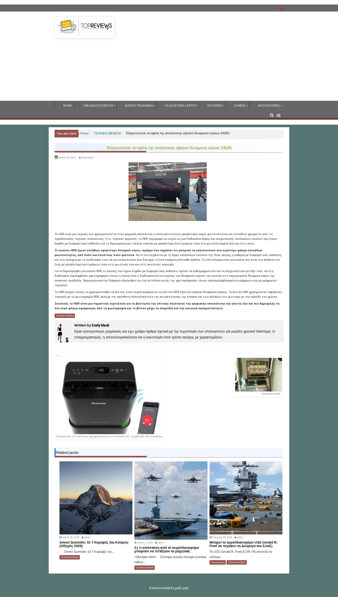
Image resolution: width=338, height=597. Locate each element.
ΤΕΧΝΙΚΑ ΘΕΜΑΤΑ (65, 316)
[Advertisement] (169, 71)
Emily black (88, 157)
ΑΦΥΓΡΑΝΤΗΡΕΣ (268, 105)
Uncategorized (218, 562)
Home (67, 105)
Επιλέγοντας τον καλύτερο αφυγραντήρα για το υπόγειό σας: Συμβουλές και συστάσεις (109, 436)
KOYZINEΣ (214, 105)
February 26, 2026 (223, 537)
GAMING (240, 105)
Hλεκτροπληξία (271, 393)
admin (87, 537)
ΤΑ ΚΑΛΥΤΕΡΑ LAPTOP (180, 105)
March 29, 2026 (71, 537)
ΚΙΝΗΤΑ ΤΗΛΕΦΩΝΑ (139, 105)
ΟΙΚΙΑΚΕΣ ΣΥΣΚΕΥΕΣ (98, 105)
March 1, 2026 (145, 542)
